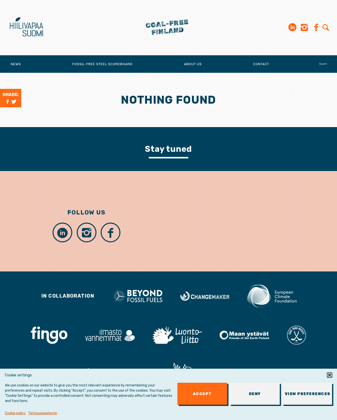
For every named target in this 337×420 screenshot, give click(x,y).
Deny (255, 394)
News (16, 64)
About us (193, 64)
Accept (202, 394)
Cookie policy (15, 413)
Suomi (323, 64)
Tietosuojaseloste (42, 413)
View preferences (308, 394)
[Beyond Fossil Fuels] (137, 295)
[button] (329, 375)
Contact (261, 64)
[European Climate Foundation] (271, 295)
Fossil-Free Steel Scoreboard (102, 64)
